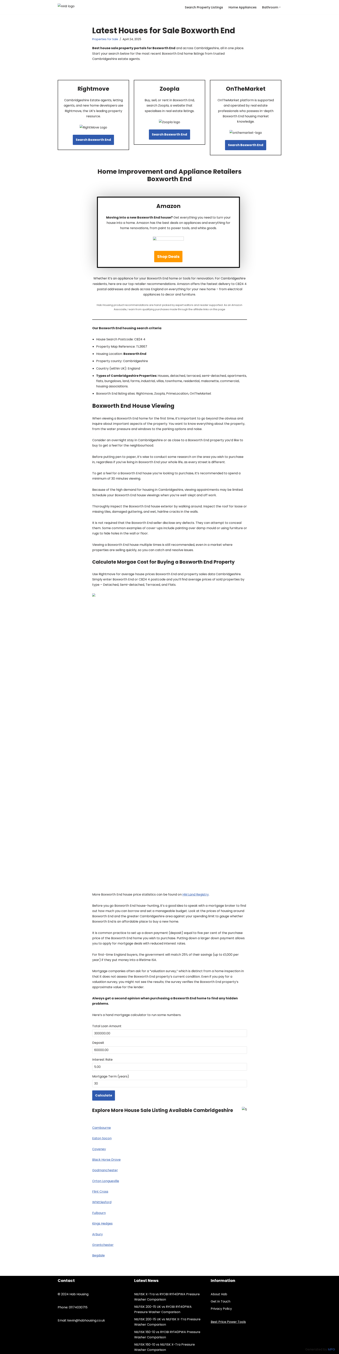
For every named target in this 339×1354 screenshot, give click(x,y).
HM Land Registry (195, 894)
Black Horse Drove (106, 1159)
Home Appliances (243, 7)
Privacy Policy (221, 1308)
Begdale (98, 1255)
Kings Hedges (102, 1223)
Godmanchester (105, 1170)
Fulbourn (99, 1213)
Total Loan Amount (106, 1026)
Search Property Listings (204, 7)
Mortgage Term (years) (110, 1076)
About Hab (219, 1294)
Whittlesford (101, 1202)
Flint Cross (100, 1191)
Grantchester (103, 1245)
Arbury (97, 1234)
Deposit (98, 1042)
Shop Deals (168, 256)
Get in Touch (220, 1301)
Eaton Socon (102, 1138)
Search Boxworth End (93, 139)
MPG (331, 1349)
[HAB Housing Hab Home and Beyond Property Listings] (77, 7)
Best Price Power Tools (228, 1322)
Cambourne (101, 1127)
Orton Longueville (105, 1181)
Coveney (99, 1149)
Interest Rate (102, 1059)
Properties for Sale (105, 39)
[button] (280, 7)
